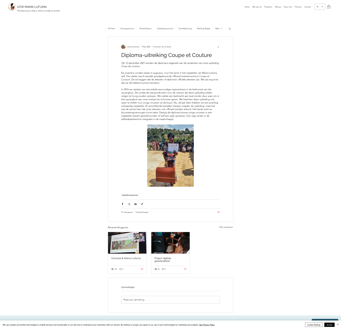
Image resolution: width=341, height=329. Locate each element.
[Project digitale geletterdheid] (170, 243)
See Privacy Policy (207, 324)
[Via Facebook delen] (122, 204)
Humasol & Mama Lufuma (126, 258)
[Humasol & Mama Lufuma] (127, 243)
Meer (217, 28)
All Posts (111, 28)
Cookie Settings (313, 324)
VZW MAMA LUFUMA (32, 7)
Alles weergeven (226, 227)
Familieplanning (185, 28)
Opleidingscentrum (165, 28)
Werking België (203, 28)
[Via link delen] (142, 204)
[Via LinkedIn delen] (135, 204)
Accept (329, 324)
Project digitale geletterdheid (163, 259)
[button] (328, 7)
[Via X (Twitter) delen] (129, 204)
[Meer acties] (218, 46)
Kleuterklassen (145, 28)
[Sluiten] (337, 325)
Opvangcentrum (127, 28)
